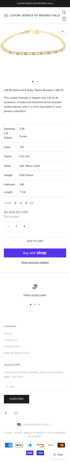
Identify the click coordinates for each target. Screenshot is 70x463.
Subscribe (17, 399)
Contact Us (10, 340)
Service (8, 333)
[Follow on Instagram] (16, 413)
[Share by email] (31, 203)
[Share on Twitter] (20, 203)
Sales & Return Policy (17, 353)
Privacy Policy (12, 346)
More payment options (35, 262)
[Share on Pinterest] (26, 203)
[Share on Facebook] (15, 203)
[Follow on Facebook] (6, 413)
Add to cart (35, 241)
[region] (35, 290)
